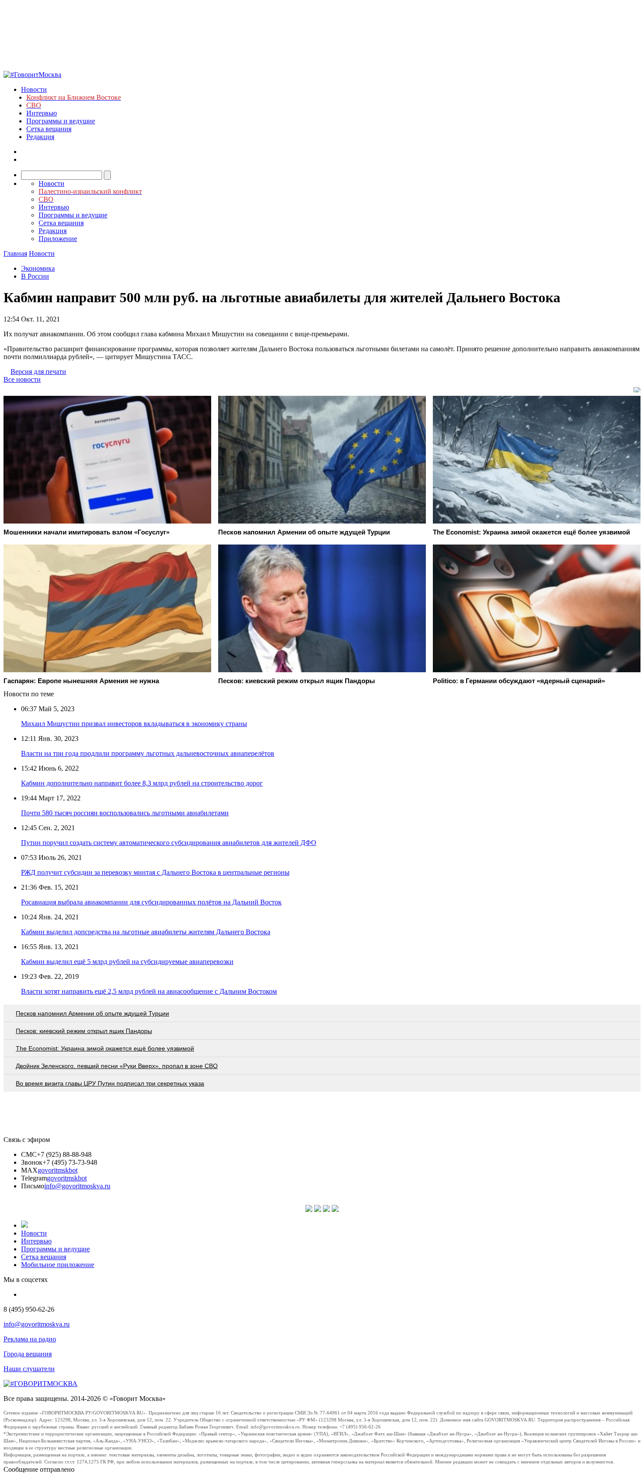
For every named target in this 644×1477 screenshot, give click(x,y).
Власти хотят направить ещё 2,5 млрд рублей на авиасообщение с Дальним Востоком (149, 991)
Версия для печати (38, 371)
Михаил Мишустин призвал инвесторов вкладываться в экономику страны (134, 723)
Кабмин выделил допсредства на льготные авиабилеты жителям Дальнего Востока (145, 932)
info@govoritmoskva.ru (77, 1186)
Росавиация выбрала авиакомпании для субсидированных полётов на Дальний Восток (151, 902)
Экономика (38, 268)
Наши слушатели (29, 1368)
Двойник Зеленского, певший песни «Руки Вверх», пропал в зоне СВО (117, 1065)
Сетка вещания (48, 129)
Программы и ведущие (60, 121)
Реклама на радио (30, 1339)
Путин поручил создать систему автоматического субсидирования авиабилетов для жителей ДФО (168, 842)
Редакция (40, 136)
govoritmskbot (58, 1170)
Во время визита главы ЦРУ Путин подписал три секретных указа (110, 1083)
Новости (34, 89)
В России (35, 276)
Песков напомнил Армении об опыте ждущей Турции (92, 1013)
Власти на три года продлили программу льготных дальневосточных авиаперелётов (147, 753)
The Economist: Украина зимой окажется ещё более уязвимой (105, 1048)
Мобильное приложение (57, 1264)
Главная (15, 253)
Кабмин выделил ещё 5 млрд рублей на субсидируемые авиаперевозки (127, 961)
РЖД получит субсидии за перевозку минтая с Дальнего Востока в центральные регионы (155, 872)
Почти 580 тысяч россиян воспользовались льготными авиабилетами (125, 813)
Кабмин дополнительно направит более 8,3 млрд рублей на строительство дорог (142, 783)
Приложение (58, 238)
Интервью (41, 113)
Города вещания (28, 1354)
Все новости (22, 379)
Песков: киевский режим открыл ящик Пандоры (84, 1030)
